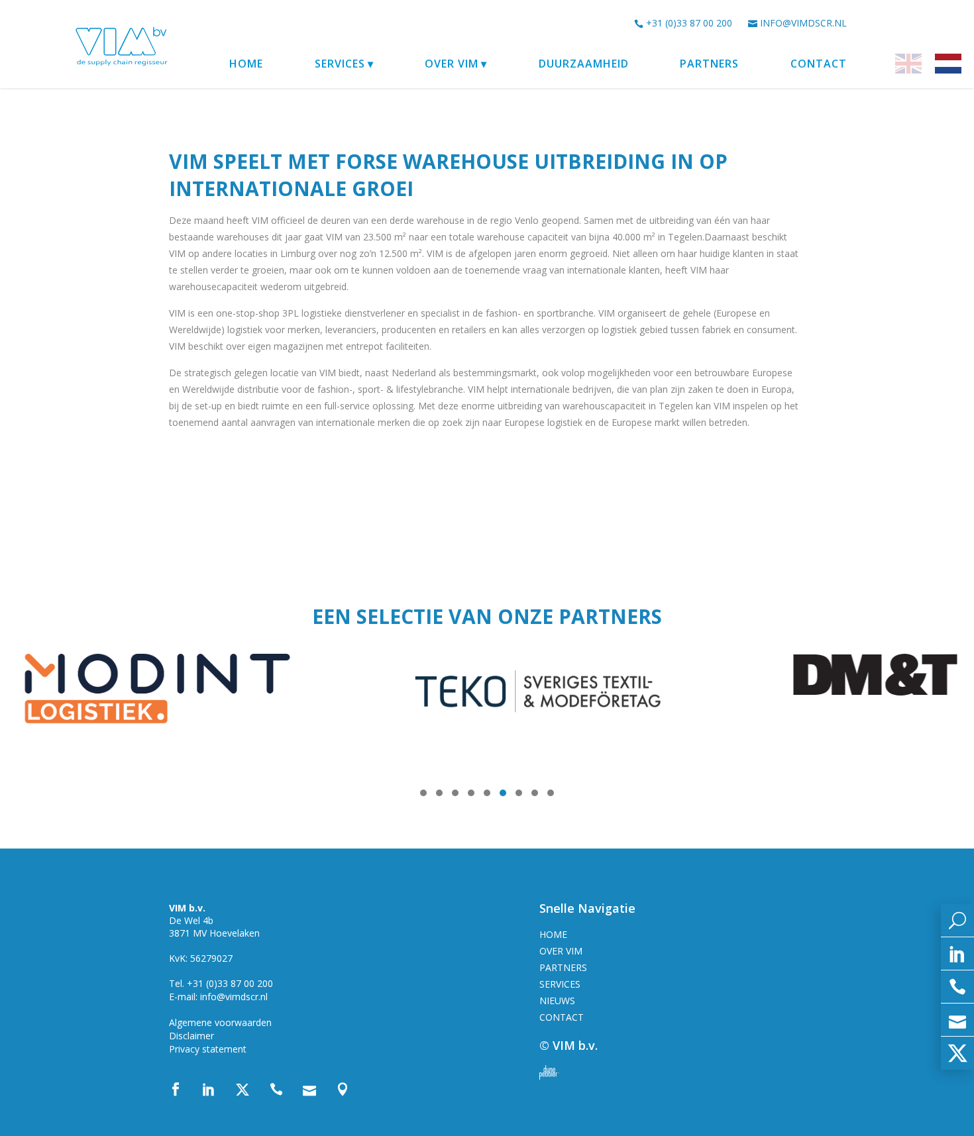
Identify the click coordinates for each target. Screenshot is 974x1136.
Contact (818, 63)
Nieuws (557, 1000)
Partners (709, 63)
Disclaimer (191, 1035)
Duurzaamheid (584, 63)
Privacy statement (207, 1049)
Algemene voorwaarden (220, 1022)
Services (340, 63)
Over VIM (451, 63)
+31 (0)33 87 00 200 (689, 23)
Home (246, 63)
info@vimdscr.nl (803, 23)
